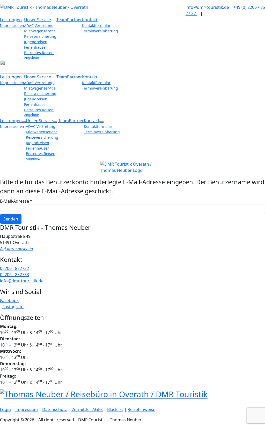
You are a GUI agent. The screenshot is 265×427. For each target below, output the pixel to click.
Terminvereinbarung (100, 30)
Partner (74, 20)
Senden (10, 219)
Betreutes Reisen (39, 52)
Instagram (13, 307)
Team (61, 20)
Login (5, 409)
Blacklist (115, 409)
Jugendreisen (35, 41)
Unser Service (37, 20)
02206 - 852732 (14, 268)
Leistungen (11, 20)
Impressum (26, 409)
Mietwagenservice (40, 30)
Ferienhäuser (35, 47)
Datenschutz (54, 409)
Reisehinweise (141, 409)
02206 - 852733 (14, 274)
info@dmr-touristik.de (208, 7)
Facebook (9, 300)
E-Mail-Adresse (16, 201)
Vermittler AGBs (87, 409)
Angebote (31, 57)
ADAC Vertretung (39, 25)
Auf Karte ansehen (16, 249)
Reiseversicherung (40, 36)
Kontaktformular (96, 25)
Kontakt (90, 20)
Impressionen (12, 25)
